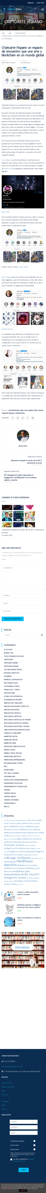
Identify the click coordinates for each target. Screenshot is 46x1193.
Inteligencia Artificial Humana (16, 723)
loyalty (32, 858)
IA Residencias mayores (13, 700)
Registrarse (31, 3)
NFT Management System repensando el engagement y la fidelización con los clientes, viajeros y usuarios (20, 477)
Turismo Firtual (10, 793)
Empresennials (21, 832)
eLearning (8, 676)
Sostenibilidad (9, 776)
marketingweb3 (10, 861)
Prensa (4, 1109)
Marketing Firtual (11, 740)
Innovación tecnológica (30, 845)
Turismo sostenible (11, 800)
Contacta (5, 1095)
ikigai (19, 839)
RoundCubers (9, 770)
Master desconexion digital (15, 746)
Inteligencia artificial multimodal (21, 851)
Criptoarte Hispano (9, 62)
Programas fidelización (34, 878)
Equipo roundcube (8, 1087)
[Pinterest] (27, 418)
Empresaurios (9, 832)
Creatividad (8, 659)
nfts (27, 878)
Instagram (5, 1101)
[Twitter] (22, 418)
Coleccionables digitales (14, 656)
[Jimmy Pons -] (12, 10)
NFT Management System (13, 763)
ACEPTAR (23, 1190)
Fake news (11, 836)
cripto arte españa (26, 410)
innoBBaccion (26, 839)
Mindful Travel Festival (13, 753)
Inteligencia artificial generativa (17, 848)
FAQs (3, 1105)
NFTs (5, 766)
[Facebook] (12, 418)
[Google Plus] (17, 418)
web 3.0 (21, 884)
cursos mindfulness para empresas (26, 829)
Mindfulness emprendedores (14, 760)
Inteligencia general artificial (30, 855)
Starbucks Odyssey (9, 881)
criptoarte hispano (8, 413)
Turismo (7, 790)
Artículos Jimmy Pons (9, 820)
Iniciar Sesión (40, 3)
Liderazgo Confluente (12, 733)
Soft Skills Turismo (11, 773)
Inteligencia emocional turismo (16, 726)
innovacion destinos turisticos (25, 842)
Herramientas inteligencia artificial (22, 836)
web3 (17, 884)
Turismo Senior (10, 796)
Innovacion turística (14, 845)
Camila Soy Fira (7, 329)
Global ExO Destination (13, 696)
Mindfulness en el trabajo (27, 865)
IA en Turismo (34, 836)
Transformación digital (13, 783)
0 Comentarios (25, 62)
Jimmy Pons (23, 446)
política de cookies (6, 1188)
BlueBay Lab (8, 653)
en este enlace (23, 267)
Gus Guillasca (6, 160)
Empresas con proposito (13, 679)
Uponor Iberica (10, 803)
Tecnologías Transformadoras (16, 780)
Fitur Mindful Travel (12, 686)
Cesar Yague (6, 277)
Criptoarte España (11, 663)
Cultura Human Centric (13, 669)
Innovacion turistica (12, 713)
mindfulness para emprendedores (17, 873)
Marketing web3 (10, 743)
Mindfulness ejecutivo (18, 863)
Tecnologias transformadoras (26, 881)
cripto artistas (38, 410)
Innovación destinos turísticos (16, 706)
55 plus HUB (8, 649)
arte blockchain (13, 410)
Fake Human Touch (11, 683)
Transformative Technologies (15, 786)
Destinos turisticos (11, 673)
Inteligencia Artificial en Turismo (17, 720)
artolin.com (8, 169)
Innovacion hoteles (12, 710)
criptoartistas (20, 413)
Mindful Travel (10, 750)
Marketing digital (11, 736)
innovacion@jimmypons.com (12, 1066)
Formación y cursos (12, 689)
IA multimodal (12, 839)
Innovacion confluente (13, 703)
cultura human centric (25, 823)
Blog (3, 1091)
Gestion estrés (9, 693)
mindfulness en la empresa (14, 868)
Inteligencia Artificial (13, 716)
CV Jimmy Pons (7, 1083)
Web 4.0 (6, 806)
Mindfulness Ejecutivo (12, 756)
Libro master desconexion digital (17, 730)
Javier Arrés (6, 212)
